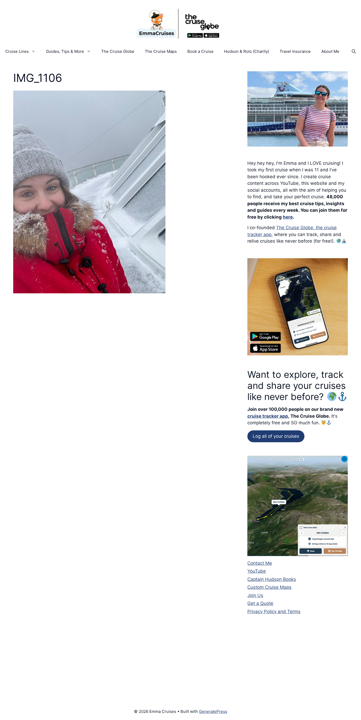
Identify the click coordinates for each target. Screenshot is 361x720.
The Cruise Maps (161, 51)
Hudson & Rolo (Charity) (246, 51)
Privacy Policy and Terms (273, 611)
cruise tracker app (267, 416)
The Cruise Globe (117, 51)
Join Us (255, 595)
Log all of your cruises (276, 436)
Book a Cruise (200, 51)
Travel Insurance (295, 51)
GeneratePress (213, 711)
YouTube (256, 571)
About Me (330, 51)
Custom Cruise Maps (269, 587)
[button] (353, 51)
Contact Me (259, 563)
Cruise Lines (17, 51)
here (288, 217)
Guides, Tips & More (65, 51)
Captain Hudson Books (271, 579)
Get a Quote (260, 603)
